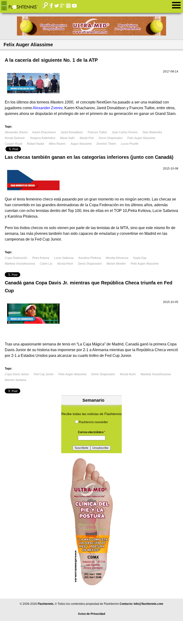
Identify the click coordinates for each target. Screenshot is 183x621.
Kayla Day (140, 258)
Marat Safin (67, 138)
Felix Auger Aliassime (141, 138)
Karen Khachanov (44, 132)
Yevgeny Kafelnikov (42, 138)
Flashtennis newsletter (93, 422)
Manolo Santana (15, 380)
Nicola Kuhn (128, 374)
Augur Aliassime (81, 143)
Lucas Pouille (129, 143)
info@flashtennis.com (148, 604)
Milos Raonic (57, 143)
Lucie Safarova (64, 258)
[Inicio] (22, 6)
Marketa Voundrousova (20, 263)
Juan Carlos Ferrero (125, 132)
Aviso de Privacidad (91, 614)
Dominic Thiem (106, 143)
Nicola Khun (65, 263)
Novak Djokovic (15, 138)
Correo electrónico (91, 432)
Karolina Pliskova (89, 258)
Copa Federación (16, 258)
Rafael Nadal (35, 143)
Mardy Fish (87, 138)
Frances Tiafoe (97, 132)
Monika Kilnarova (117, 258)
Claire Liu (46, 263)
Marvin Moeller (116, 263)
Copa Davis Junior (17, 374)
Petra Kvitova (40, 258)
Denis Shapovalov (110, 138)
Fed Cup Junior (44, 374)
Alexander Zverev (16, 132)
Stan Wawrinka (152, 132)
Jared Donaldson (72, 132)
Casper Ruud (13, 143)
